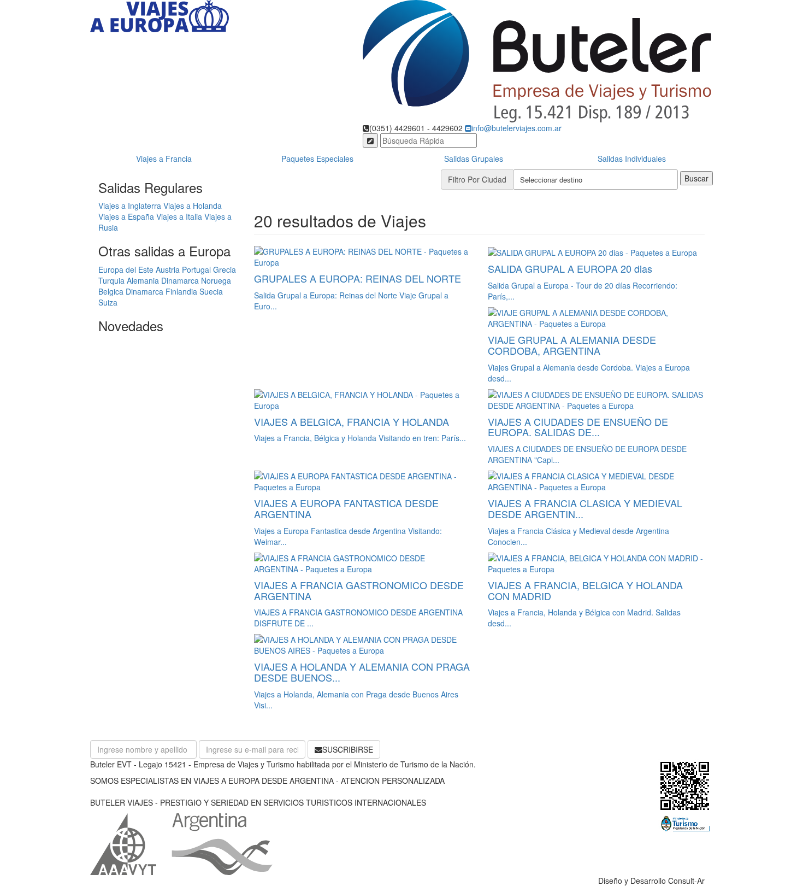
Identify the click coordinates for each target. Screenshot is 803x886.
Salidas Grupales (473, 158)
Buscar (696, 178)
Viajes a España (127, 216)
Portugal (196, 269)
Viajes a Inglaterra (129, 205)
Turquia (111, 280)
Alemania (143, 280)
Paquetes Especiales (317, 158)
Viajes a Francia (164, 158)
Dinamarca (180, 280)
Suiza (107, 302)
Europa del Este (125, 269)
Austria (168, 269)
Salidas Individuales (632, 158)
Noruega (216, 280)
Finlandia (181, 291)
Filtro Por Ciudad (477, 179)
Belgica (110, 291)
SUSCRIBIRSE (347, 749)
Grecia (224, 269)
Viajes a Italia (179, 216)
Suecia (211, 291)
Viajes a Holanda (192, 205)
